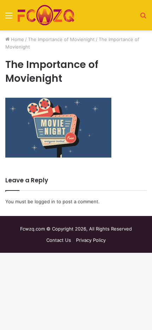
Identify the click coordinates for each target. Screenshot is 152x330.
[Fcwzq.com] (46, 15)
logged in (45, 201)
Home (17, 39)
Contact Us (58, 240)
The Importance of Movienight (61, 39)
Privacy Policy (91, 240)
